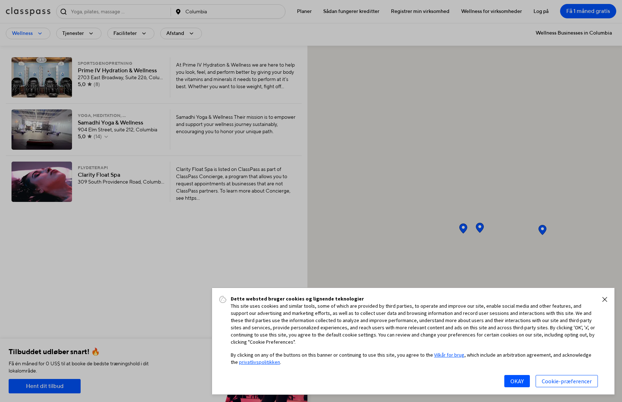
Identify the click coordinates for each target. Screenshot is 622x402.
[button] (604, 299)
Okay (517, 381)
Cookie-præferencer (567, 381)
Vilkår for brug (449, 355)
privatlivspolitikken (259, 362)
